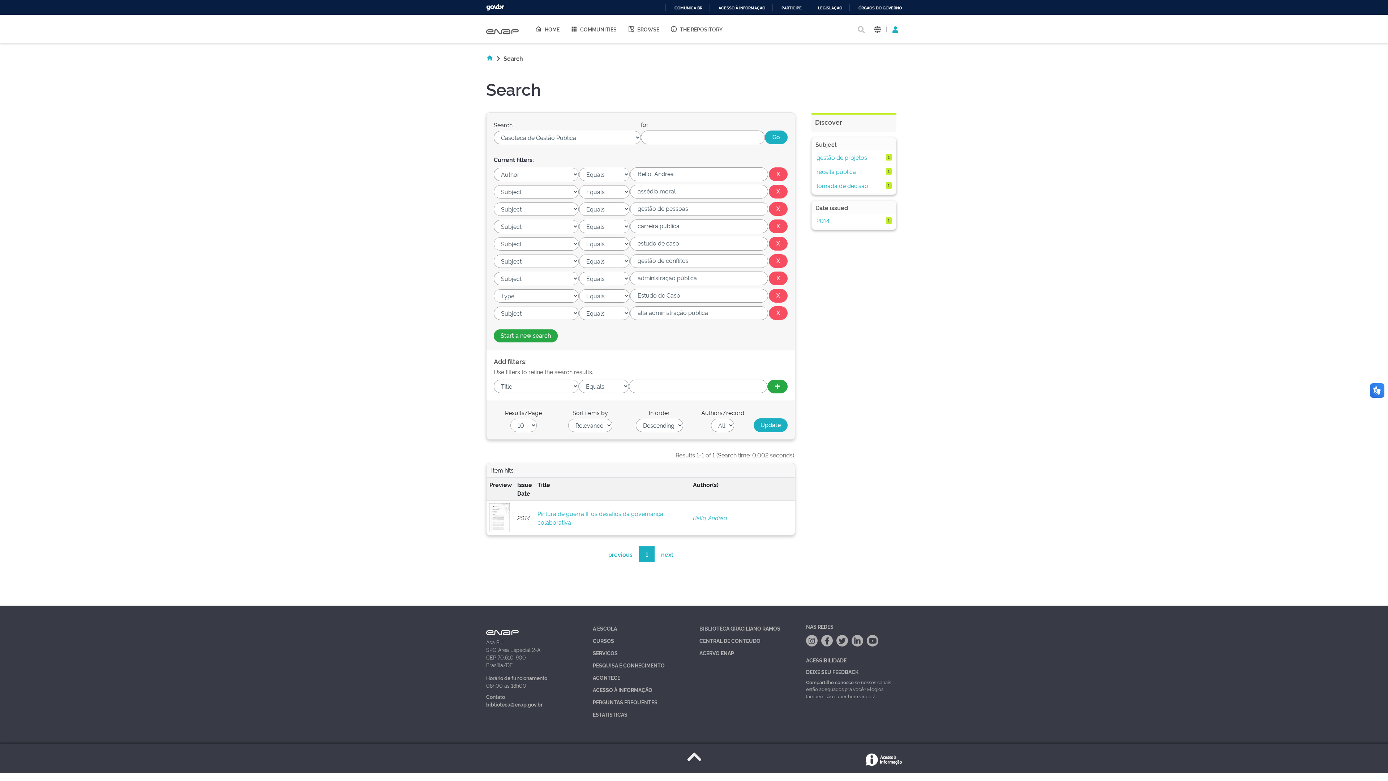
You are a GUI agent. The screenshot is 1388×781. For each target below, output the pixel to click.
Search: (504, 125)
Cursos (603, 640)
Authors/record (722, 413)
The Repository (701, 29)
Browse (648, 29)
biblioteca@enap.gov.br (514, 704)
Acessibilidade (826, 660)
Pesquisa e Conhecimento (629, 665)
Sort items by (590, 413)
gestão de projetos (842, 157)
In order (659, 413)
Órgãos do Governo (880, 8)
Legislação (830, 8)
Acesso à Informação (622, 689)
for (644, 124)
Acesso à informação (742, 8)
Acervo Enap (716, 652)
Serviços (605, 652)
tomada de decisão (842, 185)
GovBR (495, 7)
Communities (598, 29)
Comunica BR (688, 8)
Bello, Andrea (710, 518)
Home (552, 29)
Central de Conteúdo (730, 640)
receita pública (836, 171)
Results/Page (523, 413)
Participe (791, 8)
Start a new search (526, 335)
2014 (823, 221)
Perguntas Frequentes (625, 702)
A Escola (605, 628)
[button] (877, 29)
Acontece (606, 677)
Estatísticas (610, 714)
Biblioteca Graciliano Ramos (739, 628)
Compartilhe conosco (830, 682)
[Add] (777, 386)
